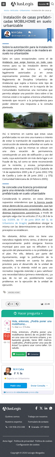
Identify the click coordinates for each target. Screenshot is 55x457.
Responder (20, 354)
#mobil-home (14, 292)
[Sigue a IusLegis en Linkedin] (46, 409)
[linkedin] (21, 373)
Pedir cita (15, 385)
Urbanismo (49, 34)
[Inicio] (22, 2)
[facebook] (14, 373)
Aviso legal (7, 441)
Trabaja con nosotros (37, 416)
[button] (52, 4)
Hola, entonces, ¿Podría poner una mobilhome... (31, 323)
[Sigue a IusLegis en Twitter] (41, 409)
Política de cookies (43, 441)
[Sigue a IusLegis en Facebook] (36, 409)
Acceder (42, 4)
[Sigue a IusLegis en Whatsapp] (50, 409)
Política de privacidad (24, 441)
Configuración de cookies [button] (28, 444)
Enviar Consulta (38, 385)
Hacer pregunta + (30, 313)
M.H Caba (16, 32)
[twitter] (17, 373)
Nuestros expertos (13, 421)
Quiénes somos (12, 416)
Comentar (35, 354)
